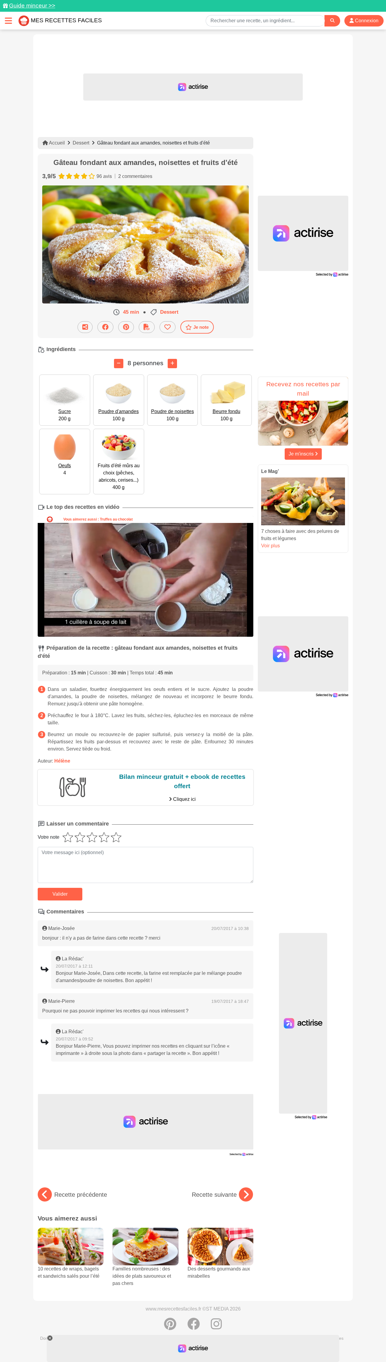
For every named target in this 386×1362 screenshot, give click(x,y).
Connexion (366, 20)
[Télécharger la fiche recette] (147, 327)
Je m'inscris (302, 453)
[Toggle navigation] (8, 21)
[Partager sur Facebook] (105, 327)
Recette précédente (80, 1194)
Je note (201, 327)
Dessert (81, 142)
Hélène (62, 760)
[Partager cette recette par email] (85, 327)
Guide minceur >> (32, 5)
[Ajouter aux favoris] (168, 327)
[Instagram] (216, 1327)
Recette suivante (214, 1194)
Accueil (56, 142)
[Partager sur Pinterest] (126, 327)
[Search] (332, 20)
